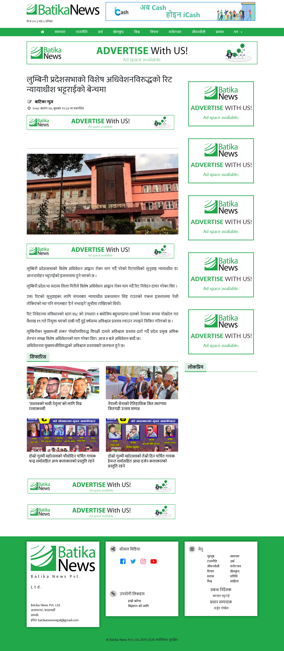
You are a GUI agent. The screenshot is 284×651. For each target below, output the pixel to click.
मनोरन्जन (175, 32)
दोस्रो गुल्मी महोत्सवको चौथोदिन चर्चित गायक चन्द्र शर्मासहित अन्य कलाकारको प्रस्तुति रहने (62, 459)
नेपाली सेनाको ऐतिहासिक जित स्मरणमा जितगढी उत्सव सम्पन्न (137, 406)
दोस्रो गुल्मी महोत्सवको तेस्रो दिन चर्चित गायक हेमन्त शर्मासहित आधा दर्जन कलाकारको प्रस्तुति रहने (141, 461)
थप (236, 32)
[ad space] (221, 104)
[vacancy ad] (142, 53)
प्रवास (219, 32)
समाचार (60, 32)
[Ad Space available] (101, 124)
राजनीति (81, 32)
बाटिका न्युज (44, 101)
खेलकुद (118, 32)
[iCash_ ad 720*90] (181, 10)
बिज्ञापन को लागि (138, 606)
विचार (154, 32)
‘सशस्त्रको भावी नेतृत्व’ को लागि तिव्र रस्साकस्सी (55, 406)
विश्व (137, 32)
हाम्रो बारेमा (134, 601)
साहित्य (234, 581)
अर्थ (100, 32)
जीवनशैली (198, 32)
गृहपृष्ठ (210, 556)
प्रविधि (233, 576)
